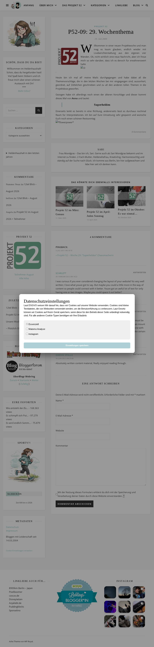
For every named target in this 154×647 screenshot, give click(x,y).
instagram (33, 334)
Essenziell (33, 324)
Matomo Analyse (36, 329)
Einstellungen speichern (77, 345)
